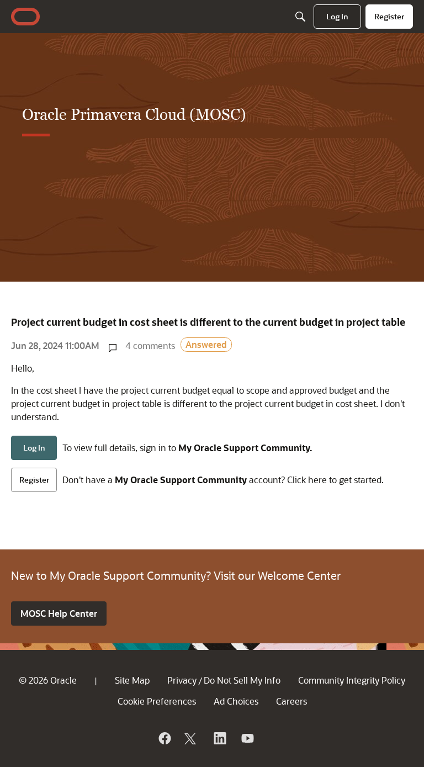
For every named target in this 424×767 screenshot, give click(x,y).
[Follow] (191, 738)
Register (34, 479)
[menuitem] (337, 16)
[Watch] (247, 738)
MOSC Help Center (58, 613)
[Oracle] (164, 738)
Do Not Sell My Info (242, 680)
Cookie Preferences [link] (157, 701)
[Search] (300, 17)
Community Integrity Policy (351, 680)
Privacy (182, 680)
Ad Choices (236, 701)
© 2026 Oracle (48, 680)
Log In (34, 447)
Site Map (132, 680)
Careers (291, 701)
